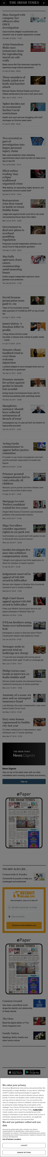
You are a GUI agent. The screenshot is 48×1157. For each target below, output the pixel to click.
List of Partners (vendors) (11, 1139)
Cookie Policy (37, 1110)
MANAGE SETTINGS (24, 1152)
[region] (24, 1117)
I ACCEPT (24, 1145)
